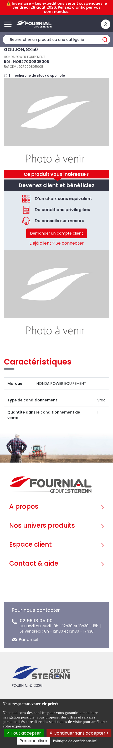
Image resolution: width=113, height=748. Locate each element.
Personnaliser (33, 741)
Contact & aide (33, 563)
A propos (23, 506)
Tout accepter (25, 733)
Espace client (30, 544)
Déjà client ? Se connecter (56, 243)
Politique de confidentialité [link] (75, 741)
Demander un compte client (56, 233)
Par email (28, 640)
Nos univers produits (42, 525)
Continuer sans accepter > (81, 733)
